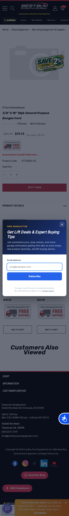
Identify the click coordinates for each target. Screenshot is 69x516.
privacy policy (48, 291)
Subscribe (35, 276)
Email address (14, 260)
